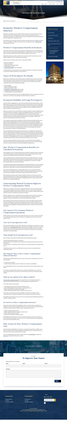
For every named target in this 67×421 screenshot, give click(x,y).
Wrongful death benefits (9, 67)
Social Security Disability (53, 56)
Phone (46, 363)
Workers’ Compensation (53, 48)
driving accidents (14, 89)
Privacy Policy (29, 410)
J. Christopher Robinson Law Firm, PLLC (31, 409)
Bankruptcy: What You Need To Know (54, 44)
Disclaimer (21, 410)
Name (7, 363)
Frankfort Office (9, 396)
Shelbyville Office (29, 396)
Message (8, 369)
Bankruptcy (51, 38)
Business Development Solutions (38, 410)
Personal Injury (51, 32)
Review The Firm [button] (49, 400)
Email (24, 363)
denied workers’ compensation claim (11, 279)
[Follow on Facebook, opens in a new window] (45, 403)
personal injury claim (14, 226)
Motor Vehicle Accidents (53, 35)
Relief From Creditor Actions (54, 41)
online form (5, 335)
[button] (66, 414)
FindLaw (45, 410)
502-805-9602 (59, 1)
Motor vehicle (7, 89)
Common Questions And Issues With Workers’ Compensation (54, 52)
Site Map (25, 410)
